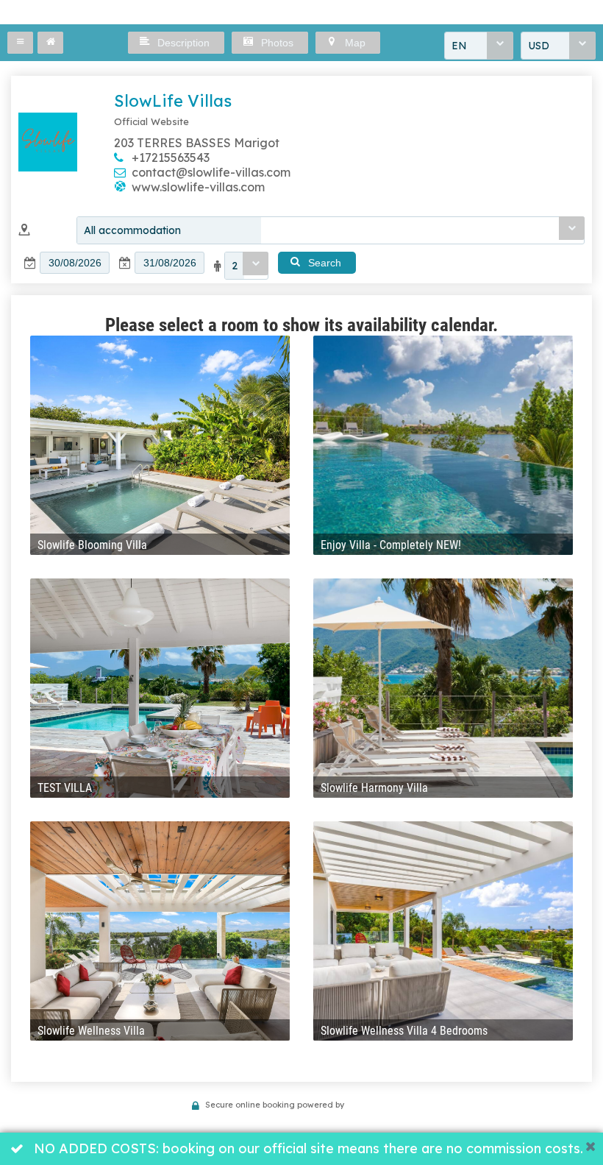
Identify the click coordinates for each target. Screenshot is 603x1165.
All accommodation (132, 230)
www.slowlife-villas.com (198, 187)
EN (459, 45)
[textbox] (75, 263)
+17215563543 (171, 157)
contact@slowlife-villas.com (211, 172)
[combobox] (478, 46)
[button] (20, 43)
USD (538, 45)
